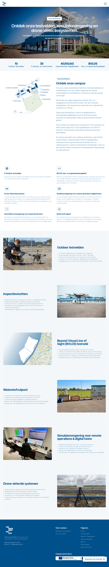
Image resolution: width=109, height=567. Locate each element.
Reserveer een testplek (63, 531)
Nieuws (83, 542)
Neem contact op (86, 547)
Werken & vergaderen (88, 536)
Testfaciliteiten (85, 534)
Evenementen (85, 544)
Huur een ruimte (61, 534)
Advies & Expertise (87, 539)
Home (82, 531)
